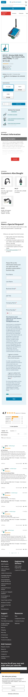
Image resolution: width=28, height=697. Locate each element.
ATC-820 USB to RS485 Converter (20, 191)
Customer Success (19, 621)
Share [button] (4, 463)
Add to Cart (18, 104)
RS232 (19, 86)
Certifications (4, 651)
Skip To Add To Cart (6, 15)
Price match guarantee (12, 250)
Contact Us (4, 654)
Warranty (3, 632)
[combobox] (13, 5)
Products (14, 13)
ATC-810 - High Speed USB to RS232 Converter (6, 192)
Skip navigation (4, 1)
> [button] (18, 553)
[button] (26, 5)
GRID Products (4, 564)
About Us (3, 649)
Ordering (3, 618)
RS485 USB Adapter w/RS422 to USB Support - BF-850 (6, 212)
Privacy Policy (4, 637)
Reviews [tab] (3, 430)
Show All (15, 159)
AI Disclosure (4, 635)
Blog (16, 616)
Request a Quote (4, 13)
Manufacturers (5, 609)
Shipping (3, 630)
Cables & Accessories (6, 573)
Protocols (21, 13)
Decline (13, 690)
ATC (10, 68)
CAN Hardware (5, 566)
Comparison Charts (20, 618)
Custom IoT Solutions (20, 570)
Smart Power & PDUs (6, 600)
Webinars (17, 623)
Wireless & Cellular (6, 602)
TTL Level (8, 86)
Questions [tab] (12, 430)
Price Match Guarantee (12, 114)
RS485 (8, 94)
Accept (13, 686)
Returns (3, 627)
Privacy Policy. (7, 683)
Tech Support (4, 616)
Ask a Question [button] (14, 426)
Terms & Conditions (6, 640)
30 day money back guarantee (14, 123)
